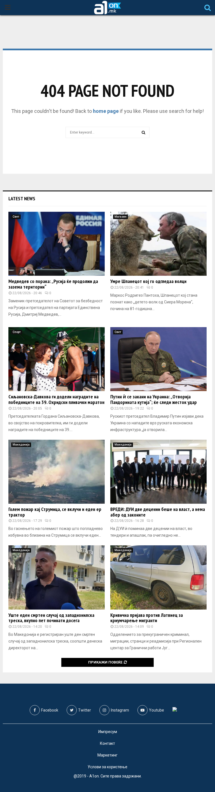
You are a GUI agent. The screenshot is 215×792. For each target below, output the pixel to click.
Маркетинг (107, 755)
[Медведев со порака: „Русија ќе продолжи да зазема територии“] (56, 244)
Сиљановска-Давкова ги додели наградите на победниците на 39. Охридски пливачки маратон (56, 399)
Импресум (107, 731)
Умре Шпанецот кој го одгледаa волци (148, 281)
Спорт (17, 332)
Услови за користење (107, 767)
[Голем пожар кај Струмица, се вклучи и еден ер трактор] (56, 472)
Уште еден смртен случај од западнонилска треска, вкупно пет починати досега (51, 618)
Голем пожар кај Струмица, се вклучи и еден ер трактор (54, 512)
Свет (16, 216)
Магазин (120, 216)
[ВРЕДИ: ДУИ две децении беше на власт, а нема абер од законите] (158, 472)
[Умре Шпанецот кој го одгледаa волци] (158, 244)
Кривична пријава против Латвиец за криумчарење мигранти (146, 618)
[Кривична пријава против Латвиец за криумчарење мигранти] (158, 577)
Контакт (107, 743)
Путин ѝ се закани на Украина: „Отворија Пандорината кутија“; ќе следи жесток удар (153, 399)
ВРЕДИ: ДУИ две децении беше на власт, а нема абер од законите (157, 512)
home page (106, 111)
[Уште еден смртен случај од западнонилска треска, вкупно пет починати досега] (56, 577)
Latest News (21, 198)
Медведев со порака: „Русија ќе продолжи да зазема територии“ (53, 284)
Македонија (21, 444)
